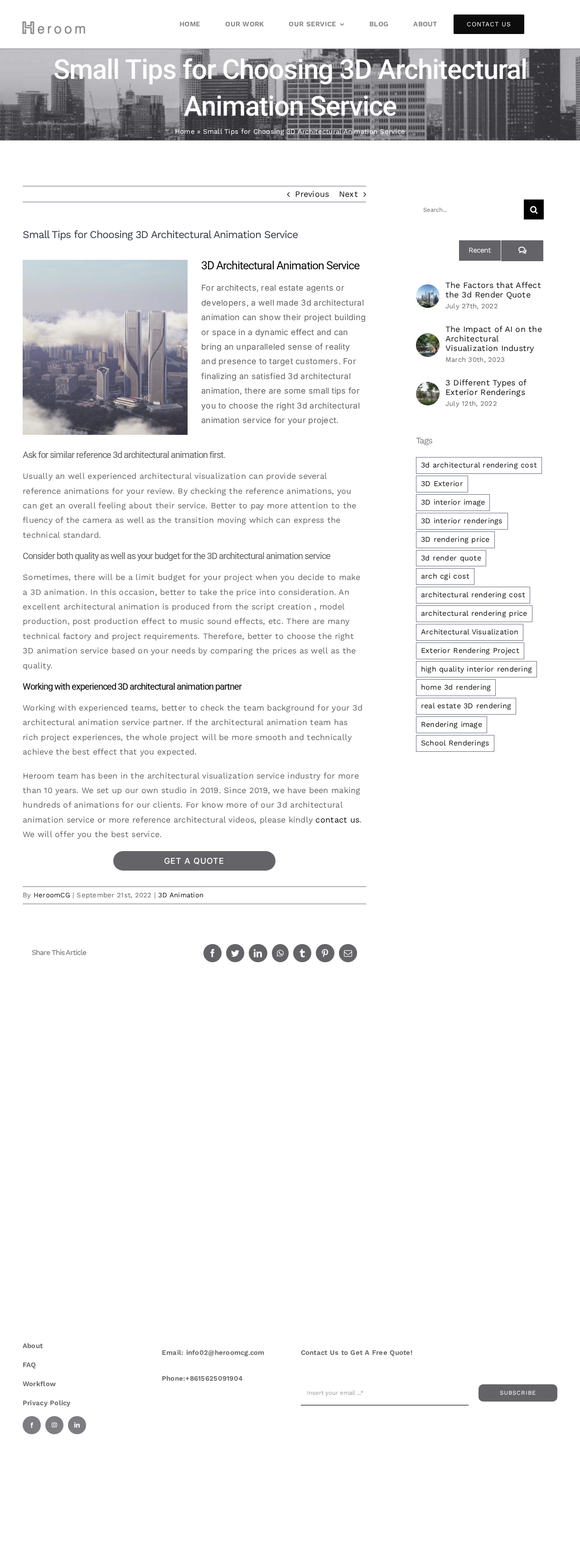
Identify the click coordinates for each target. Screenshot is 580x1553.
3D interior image (453, 502)
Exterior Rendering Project (470, 650)
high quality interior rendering (476, 669)
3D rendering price (455, 539)
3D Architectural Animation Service (280, 265)
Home (185, 131)
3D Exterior (442, 483)
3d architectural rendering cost (479, 465)
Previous (312, 194)
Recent (480, 250)
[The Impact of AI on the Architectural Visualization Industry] (428, 340)
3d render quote (451, 558)
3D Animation (180, 895)
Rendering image (451, 724)
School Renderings (455, 743)
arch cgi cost (445, 576)
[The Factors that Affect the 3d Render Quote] (428, 291)
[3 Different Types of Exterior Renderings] (428, 389)
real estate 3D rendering (466, 705)
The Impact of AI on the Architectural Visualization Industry (493, 338)
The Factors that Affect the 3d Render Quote (493, 289)
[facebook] (32, 1425)
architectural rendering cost (473, 594)
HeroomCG (52, 895)
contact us (337, 819)
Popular (437, 250)
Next (348, 194)
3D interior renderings (462, 520)
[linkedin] (77, 1425)
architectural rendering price (474, 613)
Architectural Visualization (469, 632)
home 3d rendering (456, 687)
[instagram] (54, 1425)
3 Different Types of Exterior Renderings (485, 387)
